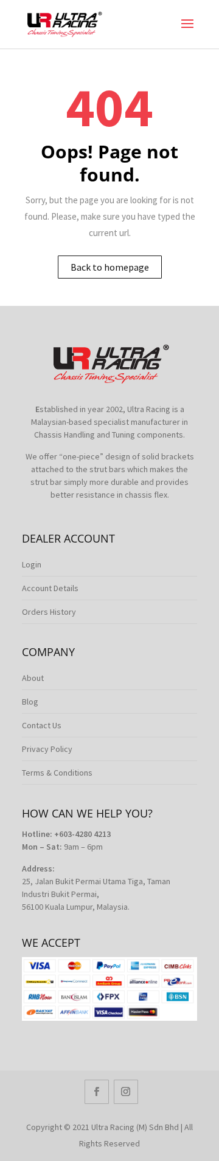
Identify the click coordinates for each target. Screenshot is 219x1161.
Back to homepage (110, 267)
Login (31, 564)
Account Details (50, 588)
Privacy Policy (47, 748)
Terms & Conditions (57, 772)
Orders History (49, 611)
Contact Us (41, 725)
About (33, 677)
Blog (30, 701)
